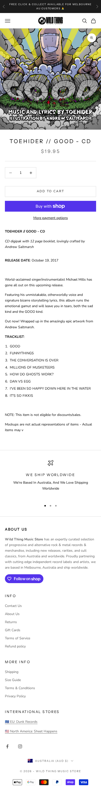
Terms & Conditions (20, 688)
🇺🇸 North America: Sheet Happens (31, 731)
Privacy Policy (15, 696)
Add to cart (50, 191)
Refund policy (15, 646)
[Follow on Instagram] (20, 746)
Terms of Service (17, 638)
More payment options (50, 218)
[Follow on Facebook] (7, 746)
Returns (11, 622)
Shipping (11, 672)
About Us (12, 614)
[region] (50, 478)
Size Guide (13, 680)
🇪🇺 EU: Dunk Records (21, 721)
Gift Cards (12, 630)
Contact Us (13, 605)
